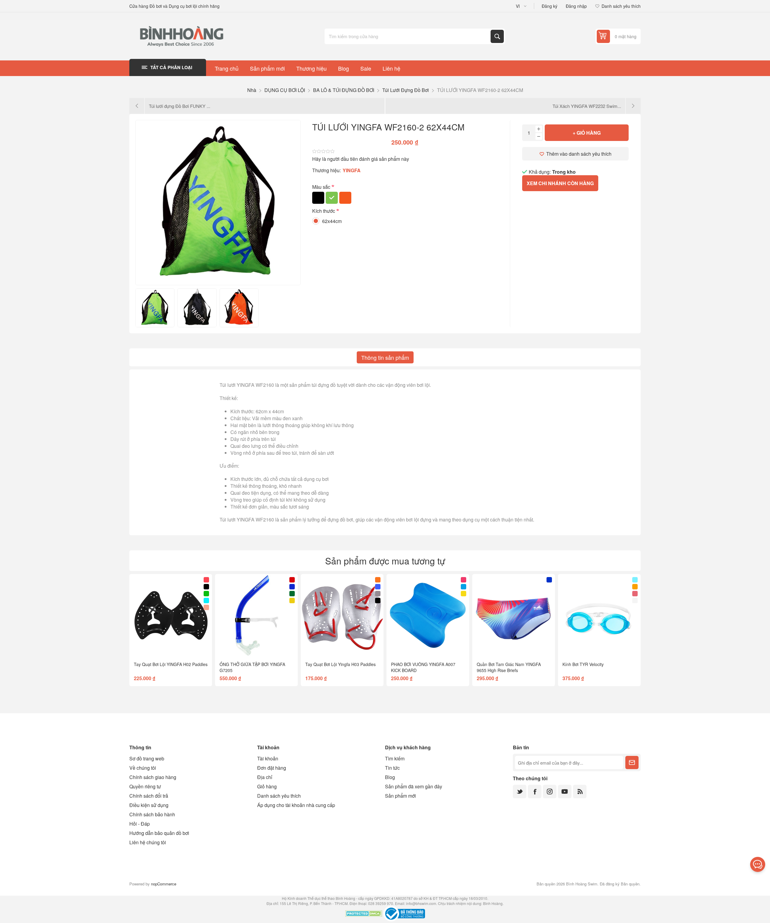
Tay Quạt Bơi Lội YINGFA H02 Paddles (171, 664)
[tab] (385, 357)
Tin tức (392, 767)
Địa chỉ (264, 777)
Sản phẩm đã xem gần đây (413, 786)
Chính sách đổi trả (148, 795)
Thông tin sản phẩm (385, 357)
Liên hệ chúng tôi (147, 842)
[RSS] (580, 791)
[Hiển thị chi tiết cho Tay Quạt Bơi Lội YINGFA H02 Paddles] (170, 615)
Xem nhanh (157, 647)
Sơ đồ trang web (146, 758)
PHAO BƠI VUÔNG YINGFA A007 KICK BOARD (423, 667)
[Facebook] (534, 791)
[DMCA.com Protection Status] (363, 914)
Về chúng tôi (142, 767)
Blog (390, 777)
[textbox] (408, 36)
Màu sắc (321, 186)
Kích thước (324, 211)
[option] (155, 307)
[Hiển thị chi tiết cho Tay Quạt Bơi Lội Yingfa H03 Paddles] (342, 615)
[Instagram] (549, 791)
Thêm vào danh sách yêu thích (578, 153)
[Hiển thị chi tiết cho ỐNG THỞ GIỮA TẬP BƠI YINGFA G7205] (256, 615)
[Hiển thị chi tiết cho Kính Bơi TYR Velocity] (599, 615)
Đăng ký (549, 6)
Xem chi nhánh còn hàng (560, 183)
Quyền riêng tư (145, 786)
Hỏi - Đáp (139, 823)
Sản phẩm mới (400, 795)
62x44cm (332, 221)
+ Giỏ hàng (587, 132)
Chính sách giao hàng (152, 777)
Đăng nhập (576, 6)
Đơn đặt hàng (271, 767)
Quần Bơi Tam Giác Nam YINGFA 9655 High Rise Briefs (509, 667)
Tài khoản (267, 758)
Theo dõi (632, 762)
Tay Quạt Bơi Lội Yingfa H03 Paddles (340, 664)
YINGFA (352, 170)
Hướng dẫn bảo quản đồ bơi (159, 833)
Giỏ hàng (267, 786)
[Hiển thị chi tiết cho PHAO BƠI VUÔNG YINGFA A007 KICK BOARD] (428, 615)
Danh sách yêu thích (279, 795)
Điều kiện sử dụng (148, 805)
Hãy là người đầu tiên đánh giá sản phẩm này (360, 158)
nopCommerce (163, 884)
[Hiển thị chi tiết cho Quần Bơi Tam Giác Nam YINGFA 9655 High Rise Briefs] (513, 615)
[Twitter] (519, 791)
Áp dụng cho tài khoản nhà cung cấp (296, 805)
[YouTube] (564, 791)
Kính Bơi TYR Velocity (583, 664)
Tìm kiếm (497, 36)
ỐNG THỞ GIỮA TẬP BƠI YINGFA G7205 (252, 667)
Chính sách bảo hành (152, 814)
